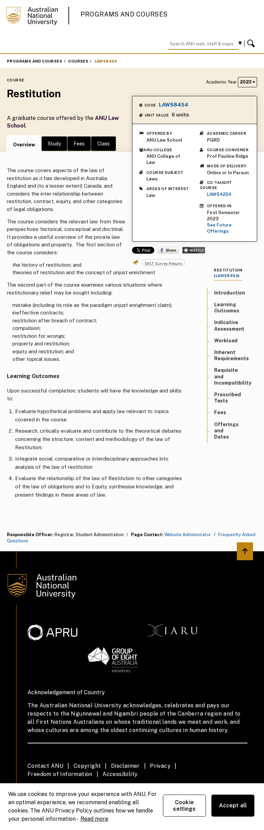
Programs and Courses (124, 14)
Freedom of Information (60, 774)
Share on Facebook (168, 250)
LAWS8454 (106, 61)
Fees (79, 143)
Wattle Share (193, 250)
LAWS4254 (219, 194)
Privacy (160, 766)
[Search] (252, 43)
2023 (246, 82)
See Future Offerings (219, 228)
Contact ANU (45, 766)
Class (103, 143)
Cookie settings (184, 805)
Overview (24, 144)
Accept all (233, 805)
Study (54, 143)
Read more (94, 819)
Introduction (229, 293)
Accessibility (120, 774)
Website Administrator (187, 534)
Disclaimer (125, 766)
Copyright (87, 766)
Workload (226, 340)
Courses (78, 61)
